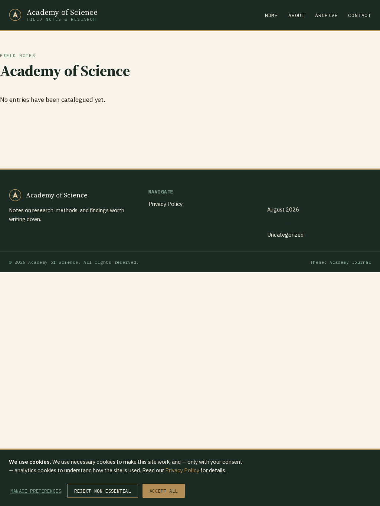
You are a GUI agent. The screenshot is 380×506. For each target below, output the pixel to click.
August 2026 (283, 209)
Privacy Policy (165, 203)
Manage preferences (35, 491)
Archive (326, 15)
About (296, 15)
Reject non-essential (102, 491)
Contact (359, 15)
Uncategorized (285, 234)
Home (271, 15)
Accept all (164, 491)
